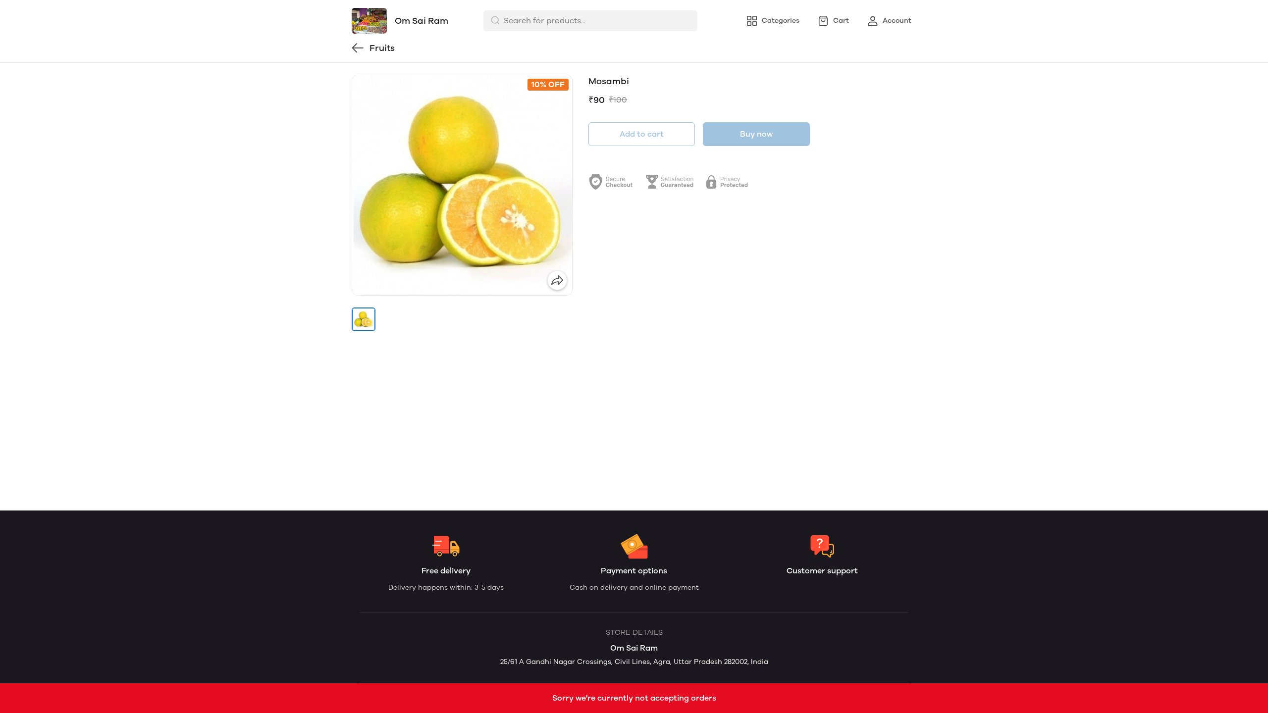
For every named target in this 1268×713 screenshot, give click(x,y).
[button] (363, 319)
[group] (462, 185)
